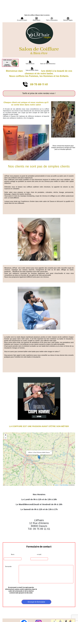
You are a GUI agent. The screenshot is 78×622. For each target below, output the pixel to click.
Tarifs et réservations (52, 20)
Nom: (12, 554)
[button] (39, 457)
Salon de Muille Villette (32, 70)
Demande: (8, 566)
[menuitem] (22, 19)
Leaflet (56, 485)
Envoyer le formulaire (36, 602)
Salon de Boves (30, 63)
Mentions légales (68, 20)
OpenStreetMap (64, 485)
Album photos (36, 20)
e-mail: (39, 554)
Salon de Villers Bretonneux (47, 63)
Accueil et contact (22, 20)
